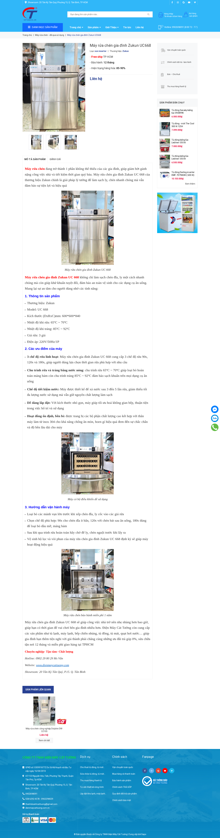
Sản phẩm (93, 27)
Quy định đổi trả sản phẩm (124, 793)
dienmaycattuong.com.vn (37, 808)
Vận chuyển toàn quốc (176, 50)
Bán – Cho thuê (173, 74)
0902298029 (47, 799)
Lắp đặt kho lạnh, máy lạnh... (93, 793)
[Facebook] (215, 409)
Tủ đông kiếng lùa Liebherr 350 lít (180, 141)
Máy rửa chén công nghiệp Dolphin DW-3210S (44, 729)
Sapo (143, 834)
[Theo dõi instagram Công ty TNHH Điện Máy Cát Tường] (178, 2)
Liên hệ (140, 27)
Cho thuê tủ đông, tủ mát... (92, 767)
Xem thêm (190, 184)
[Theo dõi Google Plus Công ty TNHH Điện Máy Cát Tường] (184, 2)
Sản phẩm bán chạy (172, 102)
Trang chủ (75, 27)
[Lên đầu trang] (212, 820)
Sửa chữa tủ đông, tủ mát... (92, 774)
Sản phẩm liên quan (38, 689)
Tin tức (127, 27)
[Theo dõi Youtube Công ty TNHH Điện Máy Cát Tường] (189, 2)
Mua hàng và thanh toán (123, 774)
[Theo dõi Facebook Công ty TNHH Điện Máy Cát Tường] (172, 2)
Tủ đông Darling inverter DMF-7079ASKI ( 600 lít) (183, 173)
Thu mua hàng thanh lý (176, 86)
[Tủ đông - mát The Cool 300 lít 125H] (165, 129)
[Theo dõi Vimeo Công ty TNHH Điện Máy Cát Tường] (195, 2)
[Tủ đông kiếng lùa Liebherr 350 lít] (165, 145)
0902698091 (178, 27)
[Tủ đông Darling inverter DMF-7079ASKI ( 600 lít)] (165, 174)
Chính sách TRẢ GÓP (122, 787)
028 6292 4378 (32, 799)
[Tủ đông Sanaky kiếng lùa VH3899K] (165, 113)
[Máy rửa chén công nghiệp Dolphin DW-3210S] (44, 711)
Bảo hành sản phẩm (121, 780)
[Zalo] (215, 418)
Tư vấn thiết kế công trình (92, 787)
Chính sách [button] (119, 757)
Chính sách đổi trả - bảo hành (179, 62)
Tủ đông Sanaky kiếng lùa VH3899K (182, 111)
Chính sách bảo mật (121, 800)
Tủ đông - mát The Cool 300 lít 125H (183, 124)
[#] (177, 213)
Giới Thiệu (110, 27)
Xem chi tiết (44, 740)
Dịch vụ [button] (85, 757)
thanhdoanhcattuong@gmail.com (41, 804)
